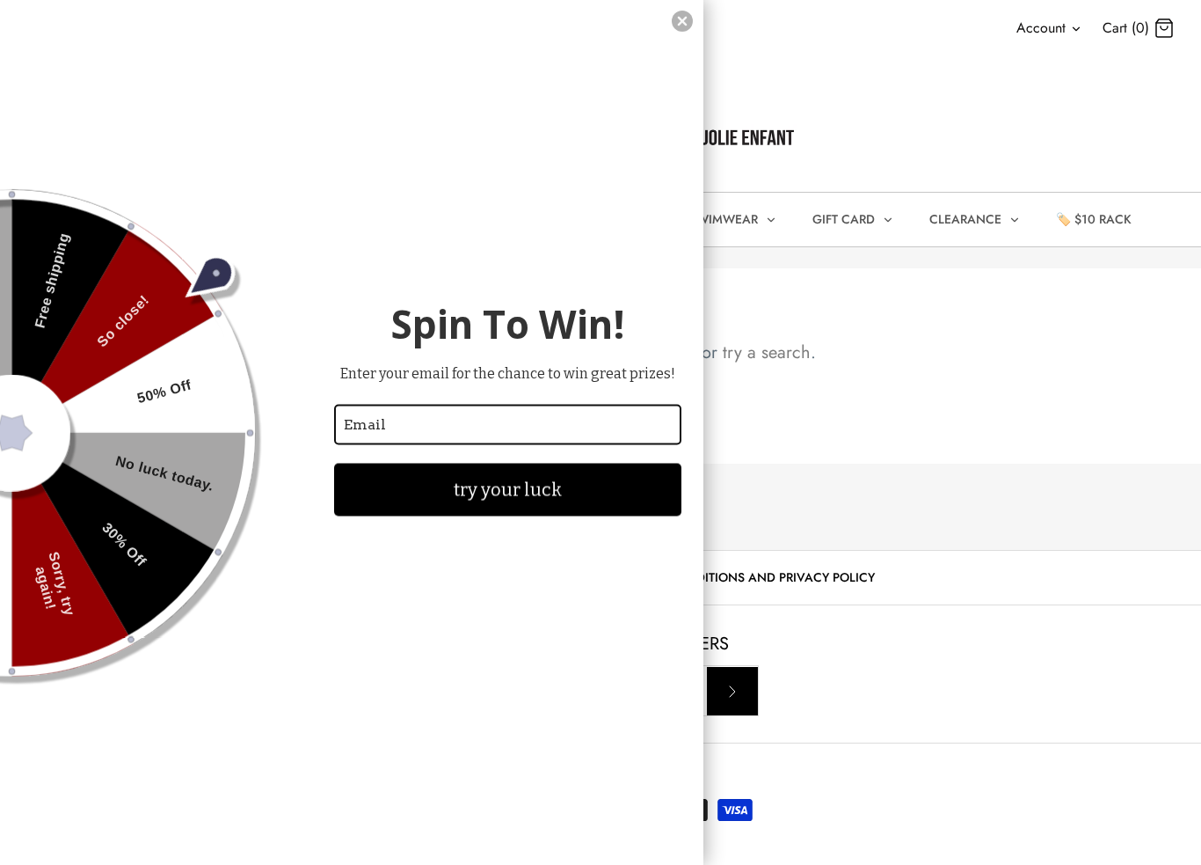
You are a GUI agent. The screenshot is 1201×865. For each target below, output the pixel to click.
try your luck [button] (508, 489)
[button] (682, 21)
